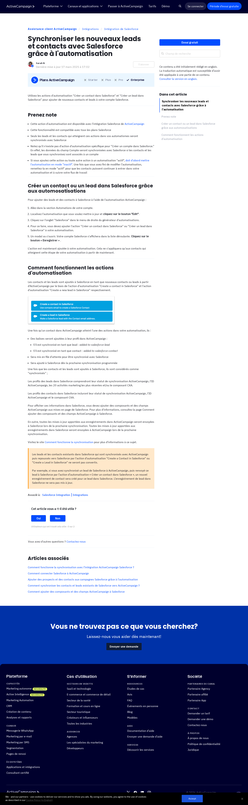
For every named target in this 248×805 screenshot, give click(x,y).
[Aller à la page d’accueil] (20, 6)
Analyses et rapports (19, 717)
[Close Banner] (242, 798)
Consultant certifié (17, 773)
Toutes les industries (79, 723)
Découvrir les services (140, 750)
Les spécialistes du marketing (85, 742)
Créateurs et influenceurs (82, 717)
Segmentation (14, 748)
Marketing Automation (20, 700)
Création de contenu (18, 712)
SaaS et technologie (79, 689)
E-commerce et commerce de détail (89, 694)
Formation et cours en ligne (83, 706)
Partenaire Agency (199, 689)
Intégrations (90, 29)
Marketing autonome (19, 688)
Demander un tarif (199, 713)
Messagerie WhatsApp (20, 730)
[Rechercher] (180, 6)
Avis (129, 694)
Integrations (80, 495)
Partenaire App (197, 700)
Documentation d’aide (140, 731)
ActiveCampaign (134, 123)
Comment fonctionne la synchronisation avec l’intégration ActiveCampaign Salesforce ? (81, 567)
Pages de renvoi (16, 754)
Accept (192, 798)
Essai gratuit (190, 42)
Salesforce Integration (56, 495)
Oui (38, 518)
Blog (129, 712)
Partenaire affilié (198, 694)
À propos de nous (198, 738)
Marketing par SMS (17, 742)
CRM (9, 706)
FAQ (129, 700)
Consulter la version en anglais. (178, 78)
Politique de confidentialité (204, 744)
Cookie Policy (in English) (39, 800)
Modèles (132, 717)
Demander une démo (200, 719)
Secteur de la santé (78, 700)
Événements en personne (142, 706)
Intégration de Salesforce (121, 29)
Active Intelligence (17, 694)
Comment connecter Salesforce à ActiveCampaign (58, 573)
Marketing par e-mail (19, 736)
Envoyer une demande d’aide (144, 736)
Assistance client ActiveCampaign (52, 29)
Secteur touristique (78, 712)
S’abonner (143, 64)
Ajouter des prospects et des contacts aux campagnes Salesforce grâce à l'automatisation (83, 579)
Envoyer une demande (124, 646)
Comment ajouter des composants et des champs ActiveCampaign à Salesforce (76, 591)
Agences (72, 736)
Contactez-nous (76, 541)
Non (57, 518)
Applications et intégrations (23, 767)
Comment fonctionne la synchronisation (69, 442)
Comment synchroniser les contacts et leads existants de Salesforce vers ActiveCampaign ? (84, 585)
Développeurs (75, 748)
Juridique (193, 750)
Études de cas (135, 689)
